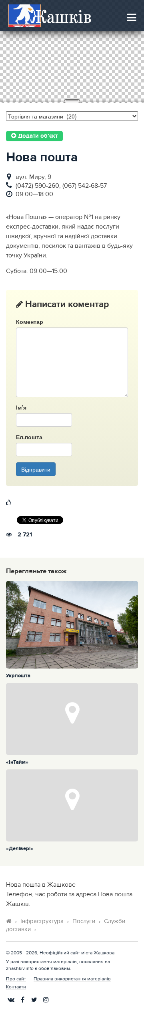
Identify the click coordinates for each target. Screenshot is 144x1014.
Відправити (35, 469)
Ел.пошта (29, 437)
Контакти (16, 987)
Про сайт (16, 979)
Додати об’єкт (37, 136)
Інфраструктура (42, 921)
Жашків (61, 16)
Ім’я (21, 407)
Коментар (29, 321)
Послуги (83, 921)
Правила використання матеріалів (72, 979)
